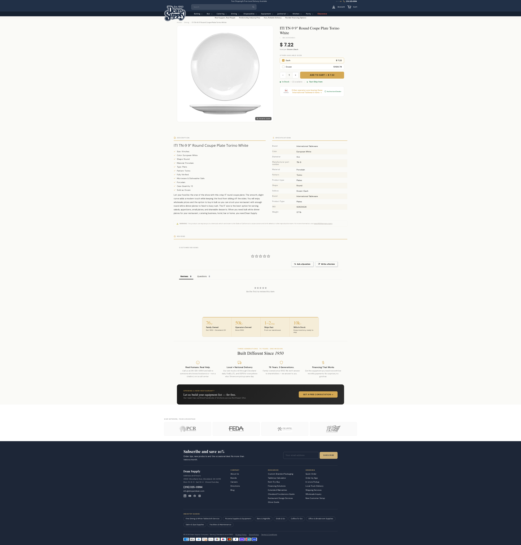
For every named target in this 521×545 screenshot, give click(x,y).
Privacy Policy (241, 535)
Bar (209, 14)
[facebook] (194, 495)
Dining (234, 14)
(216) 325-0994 (193, 487)
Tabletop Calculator (277, 478)
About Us (235, 474)
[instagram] (199, 495)
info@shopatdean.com (193, 491)
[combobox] (223, 7)
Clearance (322, 14)
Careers (234, 482)
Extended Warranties (277, 490)
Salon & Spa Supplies (195, 524)
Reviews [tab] (184, 276)
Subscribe (328, 455)
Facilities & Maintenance (220, 524)
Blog (232, 490)
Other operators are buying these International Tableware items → (307, 91)
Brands (234, 478)
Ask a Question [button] (303, 264)
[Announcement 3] (339, 1)
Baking (197, 14)
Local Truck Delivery (314, 486)
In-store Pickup (312, 482)
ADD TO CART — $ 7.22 (322, 75)
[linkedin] (184, 495)
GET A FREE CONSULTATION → (318, 394)
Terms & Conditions (269, 535)
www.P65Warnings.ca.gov (323, 224)
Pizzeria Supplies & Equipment (238, 518)
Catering (221, 14)
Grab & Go (280, 518)
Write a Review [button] (328, 264)
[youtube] (189, 495)
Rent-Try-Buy (274, 482)
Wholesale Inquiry (314, 494)
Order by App (312, 478)
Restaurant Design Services (280, 498)
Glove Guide (273, 502)
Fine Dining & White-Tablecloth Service (202, 518)
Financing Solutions (277, 486)
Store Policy (254, 535)
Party (308, 14)
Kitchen (296, 14)
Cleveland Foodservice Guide (281, 494)
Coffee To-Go (297, 518)
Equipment (266, 14)
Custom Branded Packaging (280, 474)
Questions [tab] (202, 276)
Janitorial (282, 14)
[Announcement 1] (336, 1)
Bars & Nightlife (263, 518)
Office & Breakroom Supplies (320, 518)
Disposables (249, 14)
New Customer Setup (315, 498)
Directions (235, 486)
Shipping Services (314, 490)
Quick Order (311, 474)
